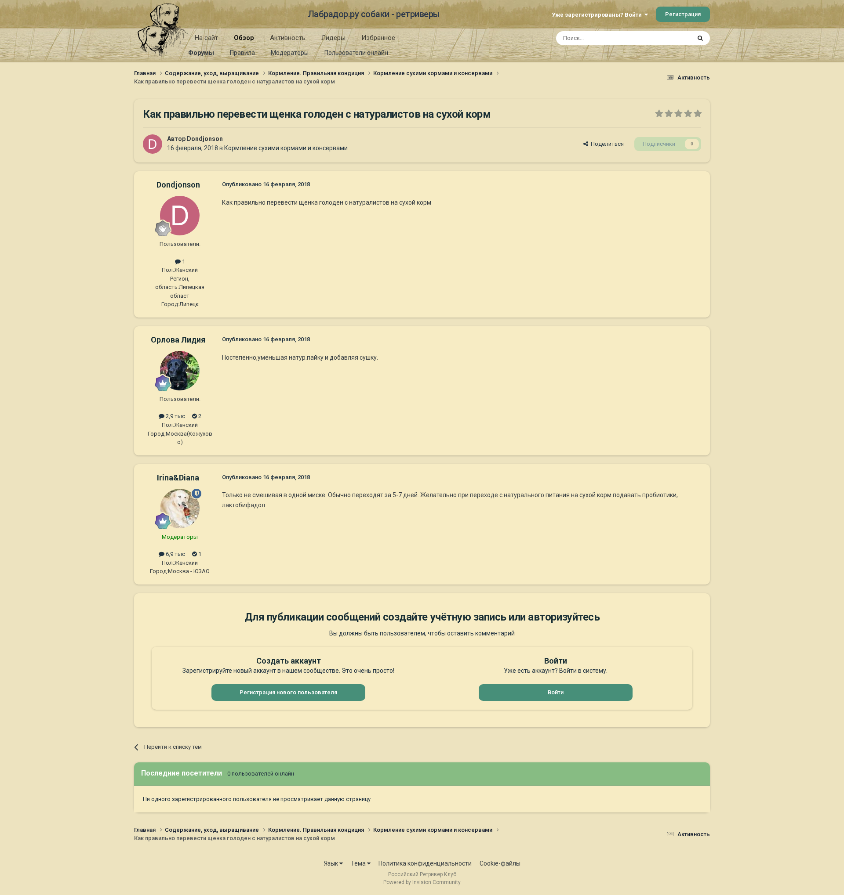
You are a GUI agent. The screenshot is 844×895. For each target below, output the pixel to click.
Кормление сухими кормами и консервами (286, 148)
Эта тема (667, 38)
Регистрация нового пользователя (288, 692)
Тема (359, 863)
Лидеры (333, 38)
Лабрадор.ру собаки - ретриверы (374, 14)
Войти (556, 692)
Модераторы (290, 52)
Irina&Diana (178, 477)
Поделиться (606, 144)
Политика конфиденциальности (425, 863)
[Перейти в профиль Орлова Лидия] (180, 370)
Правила (242, 52)
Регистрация (683, 14)
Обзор (244, 38)
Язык (331, 863)
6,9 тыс (174, 554)
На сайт (206, 38)
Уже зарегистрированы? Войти (598, 14)
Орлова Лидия (178, 339)
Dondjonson (205, 138)
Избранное (378, 38)
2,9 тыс (174, 416)
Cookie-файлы (500, 863)
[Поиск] (700, 38)
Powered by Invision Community (422, 882)
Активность (288, 38)
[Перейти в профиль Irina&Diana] (180, 508)
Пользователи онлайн (356, 52)
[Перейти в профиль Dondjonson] (152, 144)
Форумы (201, 52)
